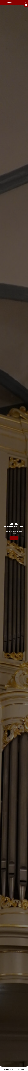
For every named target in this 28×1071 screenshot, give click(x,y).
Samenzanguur (7, 2)
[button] (25, 2)
